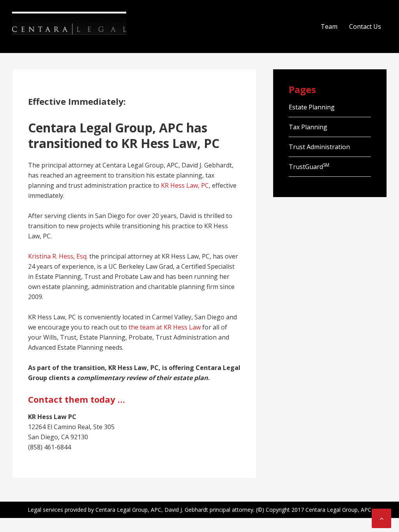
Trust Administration (319, 147)
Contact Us (365, 26)
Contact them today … (76, 399)
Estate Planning (312, 107)
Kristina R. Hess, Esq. (58, 256)
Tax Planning (308, 127)
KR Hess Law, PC (185, 185)
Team (329, 26)
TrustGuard (309, 166)
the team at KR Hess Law (165, 327)
